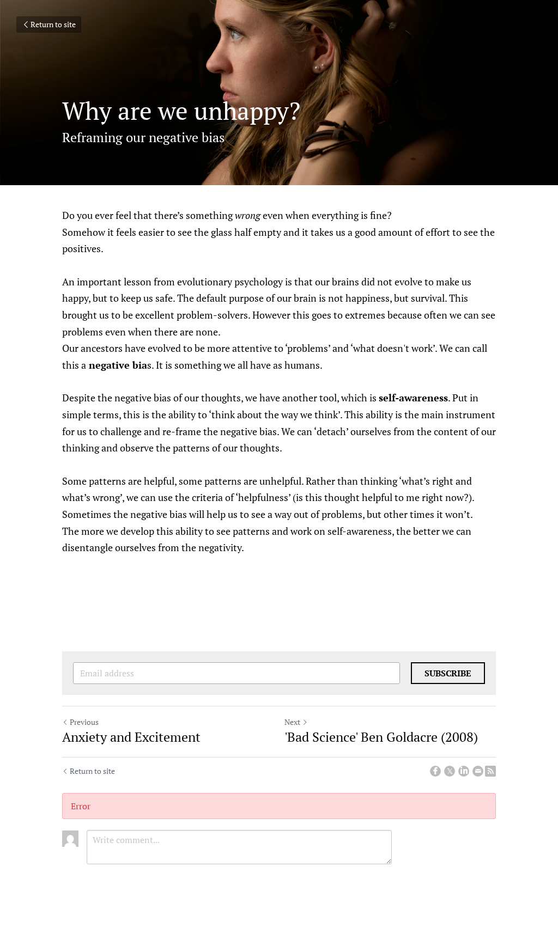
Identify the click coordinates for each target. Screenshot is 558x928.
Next (292, 722)
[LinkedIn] (463, 771)
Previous (84, 722)
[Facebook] (435, 771)
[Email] (477, 771)
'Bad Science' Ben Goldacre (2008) (381, 737)
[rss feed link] (490, 771)
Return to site (53, 24)
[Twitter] (449, 771)
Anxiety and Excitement (131, 737)
